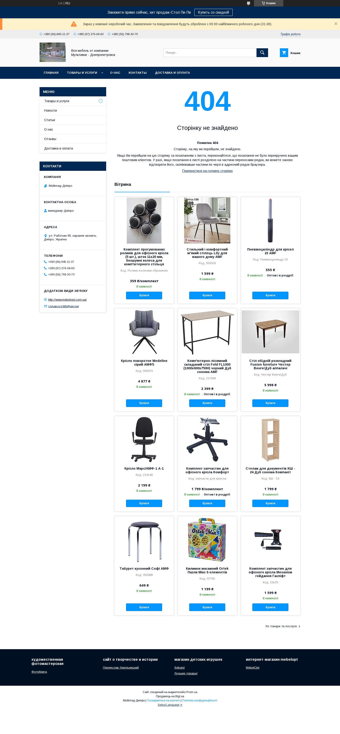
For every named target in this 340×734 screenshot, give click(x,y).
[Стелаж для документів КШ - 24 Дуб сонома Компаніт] (270, 439)
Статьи (49, 120)
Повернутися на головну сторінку (207, 171)
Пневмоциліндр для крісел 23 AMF (270, 251)
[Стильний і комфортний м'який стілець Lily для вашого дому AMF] (207, 220)
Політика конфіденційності (199, 700)
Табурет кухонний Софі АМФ (144, 568)
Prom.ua (191, 692)
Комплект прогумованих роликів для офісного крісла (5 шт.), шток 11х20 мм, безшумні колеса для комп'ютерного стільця (144, 257)
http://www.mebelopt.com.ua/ (67, 299)
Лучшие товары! (186, 673)
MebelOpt (252, 667)
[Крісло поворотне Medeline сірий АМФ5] (144, 332)
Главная (51, 72)
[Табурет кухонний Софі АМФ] (144, 539)
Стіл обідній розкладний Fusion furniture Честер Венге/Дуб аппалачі (270, 364)
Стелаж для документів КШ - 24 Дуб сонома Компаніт (270, 470)
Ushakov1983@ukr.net (63, 306)
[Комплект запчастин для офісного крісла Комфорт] (207, 439)
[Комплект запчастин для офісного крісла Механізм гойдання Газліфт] (270, 539)
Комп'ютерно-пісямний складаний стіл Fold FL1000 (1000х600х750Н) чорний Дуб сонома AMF (207, 366)
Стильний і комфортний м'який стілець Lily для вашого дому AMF (207, 253)
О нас (115, 72)
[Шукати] (262, 52)
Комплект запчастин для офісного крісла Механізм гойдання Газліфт (270, 572)
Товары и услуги (82, 72)
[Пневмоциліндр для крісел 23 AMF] (270, 220)
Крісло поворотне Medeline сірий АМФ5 (144, 362)
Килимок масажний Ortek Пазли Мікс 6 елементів (207, 570)
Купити (144, 295)
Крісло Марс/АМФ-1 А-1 (144, 468)
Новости (50, 110)
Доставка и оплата (172, 72)
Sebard (179, 667)
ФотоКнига (39, 671)
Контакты (138, 72)
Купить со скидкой (213, 12)
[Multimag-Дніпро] (53, 61)
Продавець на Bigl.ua (170, 696)
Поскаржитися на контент (163, 700)
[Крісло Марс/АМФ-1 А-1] (144, 439)
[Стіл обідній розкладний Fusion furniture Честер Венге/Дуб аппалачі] (270, 332)
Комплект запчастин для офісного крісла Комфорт (207, 470)
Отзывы (50, 139)
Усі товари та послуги (281, 626)
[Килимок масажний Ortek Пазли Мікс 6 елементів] (207, 539)
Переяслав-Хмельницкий (121, 667)
